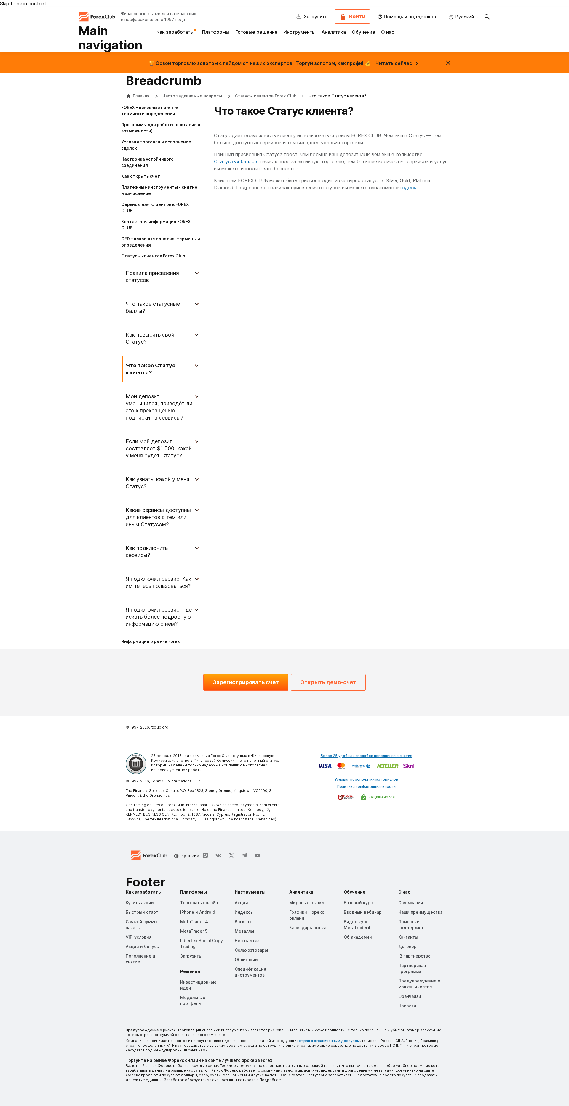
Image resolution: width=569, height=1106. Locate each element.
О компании (410, 902)
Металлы (244, 931)
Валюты (243, 921)
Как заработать (175, 32)
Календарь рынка (307, 927)
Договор (407, 946)
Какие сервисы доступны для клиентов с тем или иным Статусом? (158, 517)
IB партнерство (414, 955)
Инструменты (299, 32)
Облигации (246, 959)
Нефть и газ (247, 940)
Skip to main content (23, 4)
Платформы (215, 32)
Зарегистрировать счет (246, 682)
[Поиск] (487, 17)
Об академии (358, 936)
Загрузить (190, 955)
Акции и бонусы (143, 946)
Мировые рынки (306, 902)
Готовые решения (256, 32)
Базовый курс (358, 902)
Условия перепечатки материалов (366, 779)
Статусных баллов (235, 161)
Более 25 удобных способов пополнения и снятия (366, 755)
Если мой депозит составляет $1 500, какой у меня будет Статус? (159, 448)
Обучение (363, 32)
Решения (190, 971)
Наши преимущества (420, 912)
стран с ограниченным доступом (329, 1040)
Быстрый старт (142, 912)
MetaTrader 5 (193, 931)
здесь (409, 188)
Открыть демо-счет (328, 682)
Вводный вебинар (363, 912)
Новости (407, 1005)
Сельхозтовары (251, 950)
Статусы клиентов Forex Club (266, 95)
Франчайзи (409, 996)
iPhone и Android (197, 912)
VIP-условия (138, 936)
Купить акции (140, 902)
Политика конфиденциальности (366, 786)
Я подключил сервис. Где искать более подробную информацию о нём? (159, 616)
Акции (241, 902)
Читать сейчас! (394, 63)
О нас (387, 32)
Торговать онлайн (199, 902)
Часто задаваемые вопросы (192, 95)
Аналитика (334, 32)
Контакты (408, 936)
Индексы (244, 912)
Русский (464, 16)
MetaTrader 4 (194, 921)
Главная (141, 95)
